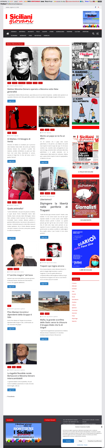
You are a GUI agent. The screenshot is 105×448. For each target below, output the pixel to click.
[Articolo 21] (16, 1)
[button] (102, 427)
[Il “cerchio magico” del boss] (21, 254)
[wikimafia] (94, 1)
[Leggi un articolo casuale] (97, 34)
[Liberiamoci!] (54, 179)
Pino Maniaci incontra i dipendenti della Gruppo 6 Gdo (19, 314)
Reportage (38, 35)
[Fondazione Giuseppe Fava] (96, 1)
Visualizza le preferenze (95, 441)
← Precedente (10, 396)
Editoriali (22, 31)
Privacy (85, 445)
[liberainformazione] (57, 1)
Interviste (23, 35)
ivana (17, 135)
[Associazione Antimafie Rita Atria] (72, 1)
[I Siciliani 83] (4, 4)
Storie (51, 31)
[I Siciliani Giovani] (8, 34)
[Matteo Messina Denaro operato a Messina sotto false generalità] (37, 63)
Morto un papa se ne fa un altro (52, 137)
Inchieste (31, 31)
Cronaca (13, 31)
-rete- (9, 83)
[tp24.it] (90, 1)
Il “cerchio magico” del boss (20, 275)
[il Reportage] (49, 1)
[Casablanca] (21, 1)
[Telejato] (87, 1)
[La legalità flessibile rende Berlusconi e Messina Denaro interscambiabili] (21, 354)
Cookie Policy (80, 445)
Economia (14, 35)
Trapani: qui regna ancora (52, 266)
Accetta (68, 441)
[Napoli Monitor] (63, 1)
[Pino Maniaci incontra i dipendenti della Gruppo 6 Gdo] (21, 297)
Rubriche (46, 35)
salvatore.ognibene (20, 308)
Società (44, 31)
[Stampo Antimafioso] (82, 1)
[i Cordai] (42, 1)
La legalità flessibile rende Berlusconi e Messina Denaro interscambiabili (21, 376)
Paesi (30, 35)
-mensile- (10, 269)
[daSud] (25, 1)
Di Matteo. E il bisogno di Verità (18, 140)
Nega (80, 441)
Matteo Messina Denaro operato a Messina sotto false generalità (32, 90)
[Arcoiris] (10, 1)
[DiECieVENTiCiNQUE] (34, 1)
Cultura (77, 31)
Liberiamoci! (46, 199)
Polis (38, 31)
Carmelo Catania (20, 272)
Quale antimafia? (15, 208)
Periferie (69, 31)
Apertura (85, 31)
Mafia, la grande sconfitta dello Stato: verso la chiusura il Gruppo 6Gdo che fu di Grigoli (53, 323)
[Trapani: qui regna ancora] (54, 250)
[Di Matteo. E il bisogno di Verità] (21, 118)
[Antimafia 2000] (3, 1)
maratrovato (52, 196)
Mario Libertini (19, 86)
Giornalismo (60, 31)
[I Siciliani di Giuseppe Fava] (100, 1)
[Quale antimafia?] (21, 183)
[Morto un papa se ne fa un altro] (54, 116)
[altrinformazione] (15, 4)
